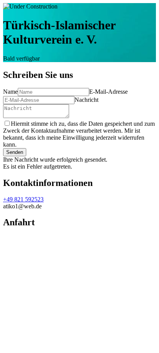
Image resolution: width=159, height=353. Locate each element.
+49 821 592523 (23, 199)
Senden (14, 152)
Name (10, 91)
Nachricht (86, 99)
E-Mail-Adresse (108, 91)
